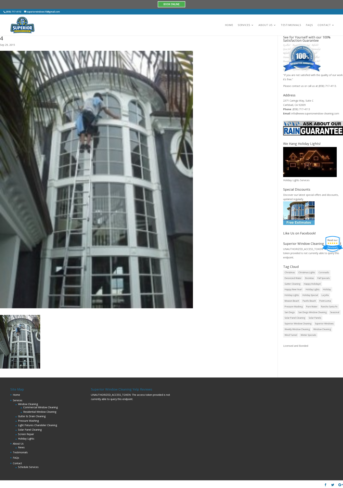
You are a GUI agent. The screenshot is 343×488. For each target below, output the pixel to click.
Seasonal (334, 312)
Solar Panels (315, 317)
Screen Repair (26, 434)
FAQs (309, 25)
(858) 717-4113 (327, 86)
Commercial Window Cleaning (40, 407)
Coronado (324, 272)
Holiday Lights (292, 295)
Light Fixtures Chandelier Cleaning (37, 425)
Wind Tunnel (291, 335)
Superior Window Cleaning (298, 323)
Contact (324, 25)
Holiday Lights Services (296, 180)
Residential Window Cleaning (39, 411)
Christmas (290, 272)
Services (244, 25)
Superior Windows (324, 323)
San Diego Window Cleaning (312, 312)
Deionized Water (293, 278)
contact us (298, 86)
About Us (266, 25)
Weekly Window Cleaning (297, 329)
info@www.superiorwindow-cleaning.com (315, 113)
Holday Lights (312, 289)
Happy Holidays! (312, 283)
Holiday (327, 289)
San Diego (290, 312)
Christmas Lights (306, 272)
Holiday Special (310, 295)
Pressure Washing (294, 306)
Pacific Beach (309, 300)
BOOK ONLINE (171, 4)
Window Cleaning (322, 329)
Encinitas (309, 278)
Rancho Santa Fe (329, 306)
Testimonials (291, 25)
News (21, 447)
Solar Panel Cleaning (295, 317)
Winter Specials (308, 335)
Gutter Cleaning (292, 283)
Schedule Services (28, 467)
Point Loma (325, 300)
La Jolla (325, 295)
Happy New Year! (293, 289)
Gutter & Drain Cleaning (32, 416)
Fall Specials (323, 278)
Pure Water (311, 306)
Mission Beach (292, 300)
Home (229, 25)
